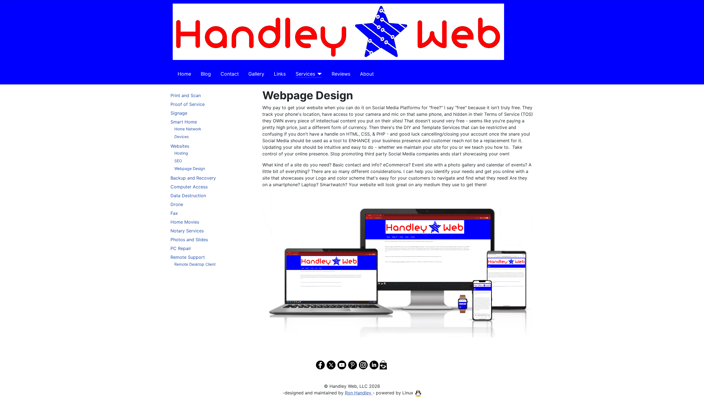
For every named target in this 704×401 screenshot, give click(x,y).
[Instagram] (363, 364)
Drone (176, 204)
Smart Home (183, 122)
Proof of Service (187, 104)
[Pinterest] (352, 364)
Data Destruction (188, 195)
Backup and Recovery (193, 178)
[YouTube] (341, 364)
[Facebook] (320, 364)
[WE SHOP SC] (383, 364)
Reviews (341, 74)
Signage (178, 113)
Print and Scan (185, 95)
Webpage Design (189, 168)
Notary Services (187, 231)
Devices (181, 136)
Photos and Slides (189, 239)
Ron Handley (359, 392)
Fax (174, 213)
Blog (206, 74)
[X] (331, 364)
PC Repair (180, 248)
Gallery (256, 74)
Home (184, 74)
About (367, 74)
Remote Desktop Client (195, 264)
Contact (230, 74)
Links (280, 74)
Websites (179, 146)
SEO (178, 160)
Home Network (187, 129)
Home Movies (184, 222)
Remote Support (187, 257)
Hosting (181, 153)
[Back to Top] (694, 391)
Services (305, 74)
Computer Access (189, 186)
